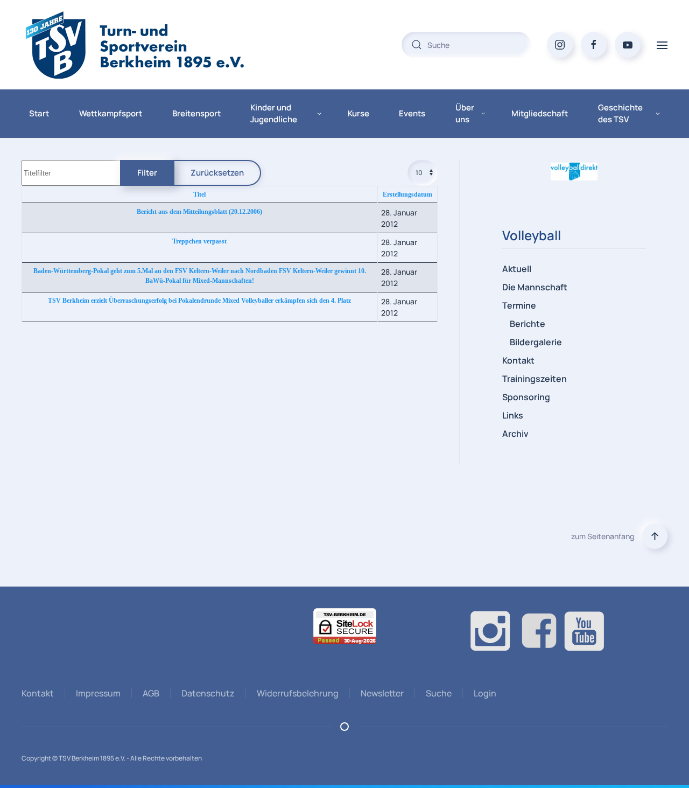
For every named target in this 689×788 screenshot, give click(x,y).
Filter (147, 172)
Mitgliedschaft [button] (539, 113)
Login (485, 693)
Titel (199, 194)
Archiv (515, 434)
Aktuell (516, 269)
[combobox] (466, 45)
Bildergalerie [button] (536, 342)
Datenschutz (208, 693)
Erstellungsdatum (407, 194)
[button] (662, 44)
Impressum (98, 693)
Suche (439, 693)
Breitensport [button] (196, 113)
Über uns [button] (464, 113)
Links (512, 415)
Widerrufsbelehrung (298, 693)
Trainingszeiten (534, 379)
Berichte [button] (527, 324)
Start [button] (39, 113)
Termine (519, 305)
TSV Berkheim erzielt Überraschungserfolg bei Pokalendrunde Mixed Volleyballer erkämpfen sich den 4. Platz (199, 300)
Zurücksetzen (217, 172)
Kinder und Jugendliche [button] (273, 113)
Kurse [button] (358, 113)
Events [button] (412, 113)
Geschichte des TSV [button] (620, 113)
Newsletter (382, 693)
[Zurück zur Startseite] (156, 45)
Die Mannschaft (534, 287)
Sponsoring (526, 397)
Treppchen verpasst (199, 241)
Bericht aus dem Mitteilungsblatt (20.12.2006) (199, 211)
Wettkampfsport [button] (110, 113)
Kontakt (518, 360)
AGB (151, 693)
